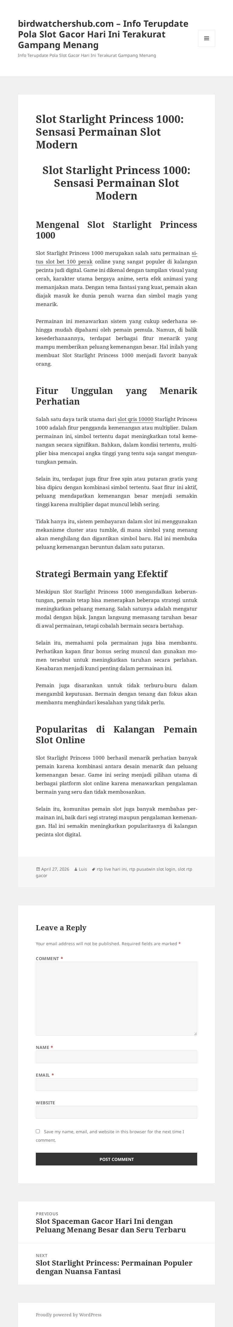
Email (45, 1075)
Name (44, 1047)
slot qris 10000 (136, 419)
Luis (83, 869)
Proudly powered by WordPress (68, 1315)
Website (45, 1103)
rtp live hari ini (112, 869)
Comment (49, 958)
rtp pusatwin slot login (152, 869)
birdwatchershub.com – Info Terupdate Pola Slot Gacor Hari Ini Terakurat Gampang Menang (103, 34)
